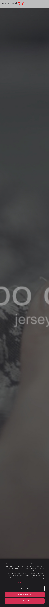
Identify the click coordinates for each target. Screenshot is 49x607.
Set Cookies (24, 588)
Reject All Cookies (24, 595)
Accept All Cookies (24, 601)
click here (17, 582)
